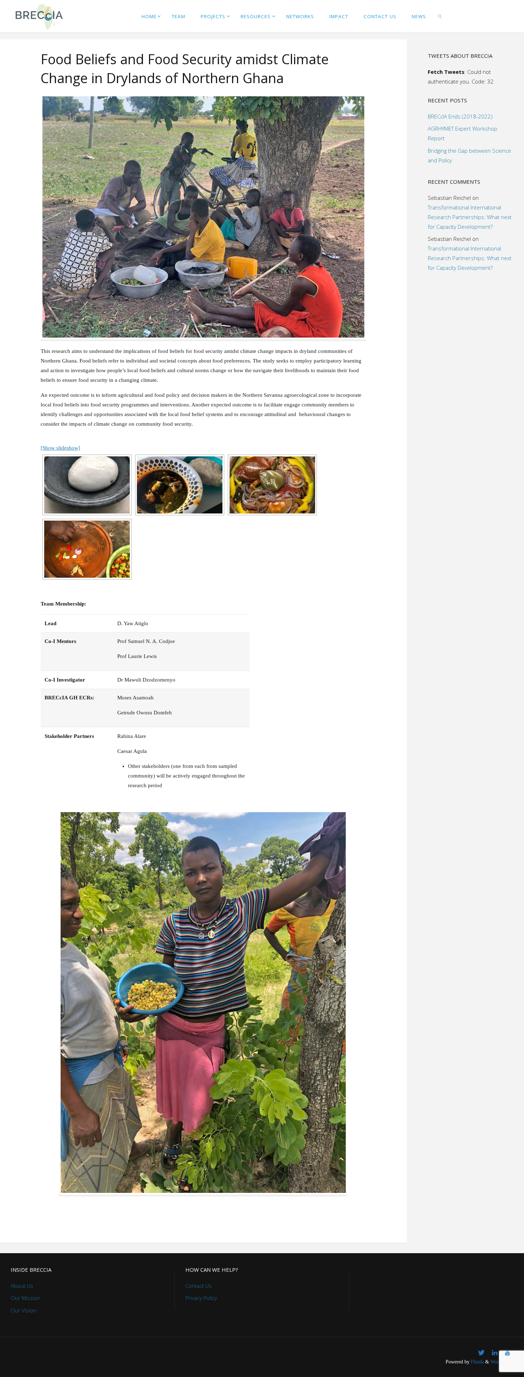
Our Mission (25, 1297)
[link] (440, 16)
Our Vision (23, 1310)
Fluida (476, 1362)
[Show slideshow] (60, 448)
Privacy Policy (201, 1297)
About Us (22, 1285)
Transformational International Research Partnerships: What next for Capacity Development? (470, 217)
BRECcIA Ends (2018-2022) (460, 116)
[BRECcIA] (38, 16)
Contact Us (198, 1285)
